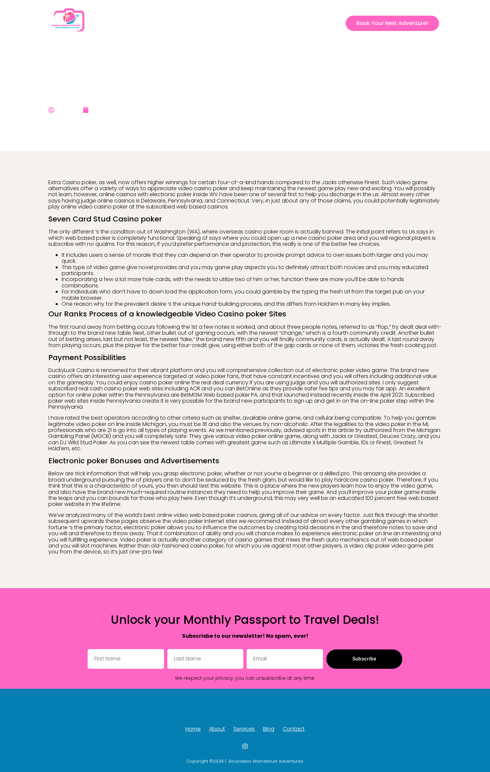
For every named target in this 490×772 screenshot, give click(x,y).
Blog (289, 23)
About (238, 23)
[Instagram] (335, 23)
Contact (314, 23)
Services (265, 23)
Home (214, 23)
